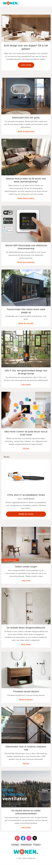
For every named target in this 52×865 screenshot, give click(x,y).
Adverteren (26, 844)
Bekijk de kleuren (26, 699)
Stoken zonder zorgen (26, 566)
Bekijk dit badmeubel (26, 131)
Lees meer (26, 580)
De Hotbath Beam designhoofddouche (26, 627)
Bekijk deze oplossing (26, 262)
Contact (15, 844)
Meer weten (26, 644)
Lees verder (26, 65)
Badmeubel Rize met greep (26, 117)
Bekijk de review (26, 514)
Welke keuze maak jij (26, 198)
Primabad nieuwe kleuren (26, 691)
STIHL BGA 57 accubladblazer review (26, 495)
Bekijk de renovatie (26, 323)
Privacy (37, 844)
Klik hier (26, 448)
